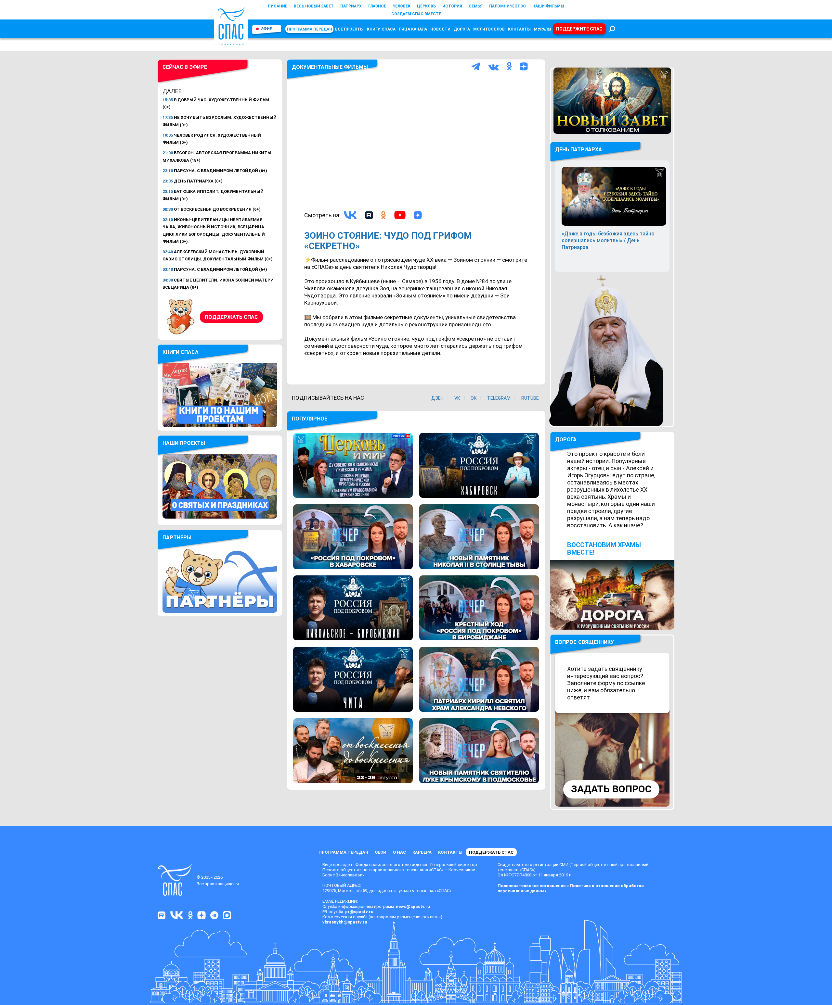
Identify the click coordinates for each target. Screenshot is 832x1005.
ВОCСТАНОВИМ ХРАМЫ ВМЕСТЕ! (604, 548)
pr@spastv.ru (359, 911)
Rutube (530, 398)
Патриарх (351, 6)
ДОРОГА (566, 439)
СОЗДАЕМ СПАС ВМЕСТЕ (416, 14)
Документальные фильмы (330, 67)
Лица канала (413, 29)
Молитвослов (489, 29)
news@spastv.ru (413, 906)
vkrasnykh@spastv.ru (344, 922)
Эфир (266, 29)
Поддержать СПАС (231, 317)
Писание (277, 6)
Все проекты (349, 29)
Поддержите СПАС (579, 28)
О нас (399, 852)
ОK (473, 398)
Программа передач (309, 29)
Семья (476, 6)
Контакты (519, 29)
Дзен (437, 398)
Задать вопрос (611, 789)
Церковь (426, 6)
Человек (401, 6)
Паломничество (507, 6)
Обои (380, 852)
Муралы (542, 29)
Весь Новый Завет (314, 6)
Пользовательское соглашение (532, 885)
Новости (440, 29)
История (452, 6)
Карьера (422, 852)
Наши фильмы (548, 6)
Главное (377, 6)
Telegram (499, 398)
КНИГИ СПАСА (381, 29)
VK (457, 398)
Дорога (462, 29)
